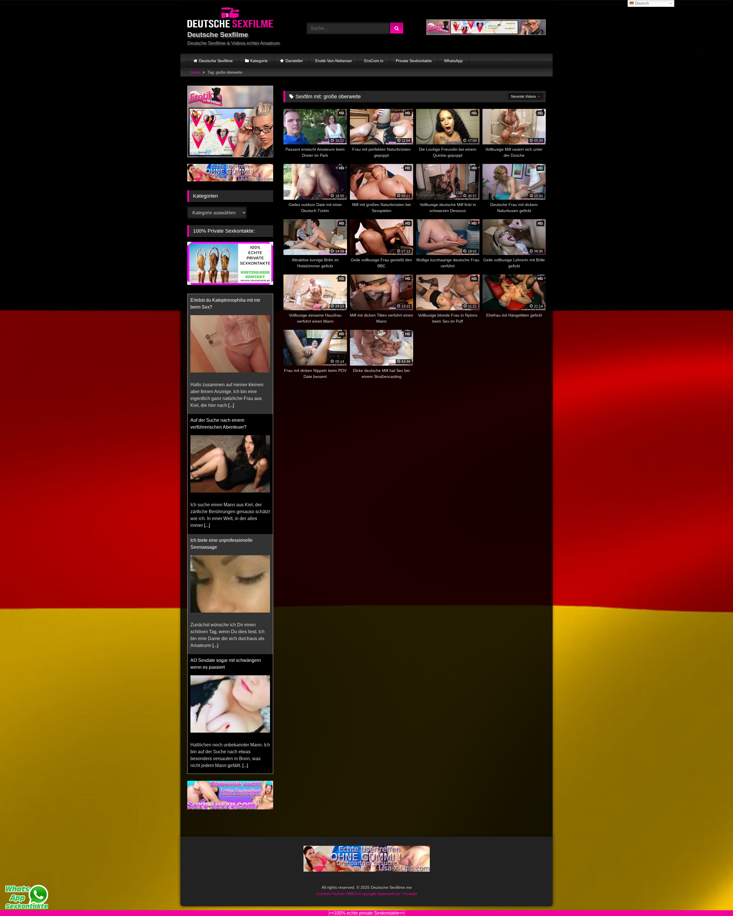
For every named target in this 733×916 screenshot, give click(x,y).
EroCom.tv (373, 60)
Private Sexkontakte (414, 60)
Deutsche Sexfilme (216, 60)
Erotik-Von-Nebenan (333, 60)
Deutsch (641, 3)
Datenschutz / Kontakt (397, 886)
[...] (207, 405)
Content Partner (331, 886)
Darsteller (294, 60)
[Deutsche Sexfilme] (230, 18)
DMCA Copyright (361, 886)
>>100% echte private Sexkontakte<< (366, 913)
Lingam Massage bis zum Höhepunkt (228, 660)
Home (195, 72)
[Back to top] (715, 899)
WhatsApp (453, 60)
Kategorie (259, 60)
